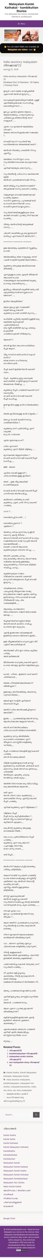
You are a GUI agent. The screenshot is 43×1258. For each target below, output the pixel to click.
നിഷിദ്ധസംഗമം (10, 1198)
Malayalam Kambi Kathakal (15, 1175)
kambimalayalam (11, 1083)
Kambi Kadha (13, 1072)
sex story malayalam (22, 1090)
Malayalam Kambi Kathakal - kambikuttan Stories (21, 7)
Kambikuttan (9, 1159)
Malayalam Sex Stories (13, 1182)
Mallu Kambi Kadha (12, 1186)
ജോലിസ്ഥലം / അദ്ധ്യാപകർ (16, 1190)
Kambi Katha (9, 1139)
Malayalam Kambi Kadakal (15, 1167)
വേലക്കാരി (8, 1206)
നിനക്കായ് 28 (15, 1050)
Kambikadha (9, 1151)
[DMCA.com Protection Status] (21, 1251)
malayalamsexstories (20, 1087)
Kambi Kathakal (10, 1143)
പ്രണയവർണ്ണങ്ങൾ (12, 1202)
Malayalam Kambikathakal (15, 1178)
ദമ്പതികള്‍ (8, 1194)
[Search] (36, 1115)
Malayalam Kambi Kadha (14, 1171)
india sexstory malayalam (18, 1079)
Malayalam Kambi (21, 1076)
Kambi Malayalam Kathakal (15, 1147)
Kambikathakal (10, 1155)
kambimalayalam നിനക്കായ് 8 (23, 1053)
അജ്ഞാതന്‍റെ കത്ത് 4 (17, 1094)
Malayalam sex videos (18, 50)
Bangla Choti (9, 1218)
